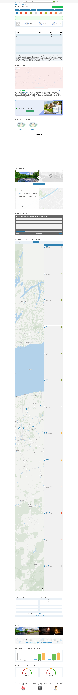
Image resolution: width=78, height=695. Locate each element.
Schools (53, 242)
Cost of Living (30, 242)
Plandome (19, 219)
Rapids (23, 4)
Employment (42, 242)
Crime (36, 242)
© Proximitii (49, 88)
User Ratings (59, 242)
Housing (48, 242)
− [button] (61, 69)
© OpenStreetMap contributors (54, 88)
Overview (20, 9)
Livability (57, 1)
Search (16, 4)
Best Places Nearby (56, 9)
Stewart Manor (20, 227)
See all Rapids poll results (39, 615)
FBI (42, 27)
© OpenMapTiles (59, 88)
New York (19, 4)
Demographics (43, 9)
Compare (39, 183)
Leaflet (62, 88)
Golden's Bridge (20, 224)
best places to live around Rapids (22, 592)
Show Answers (39, 233)
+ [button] (61, 67)
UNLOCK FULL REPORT (58, 6)
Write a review (18, 613)
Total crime (17, 34)
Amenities (24, 242)
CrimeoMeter (25, 92)
